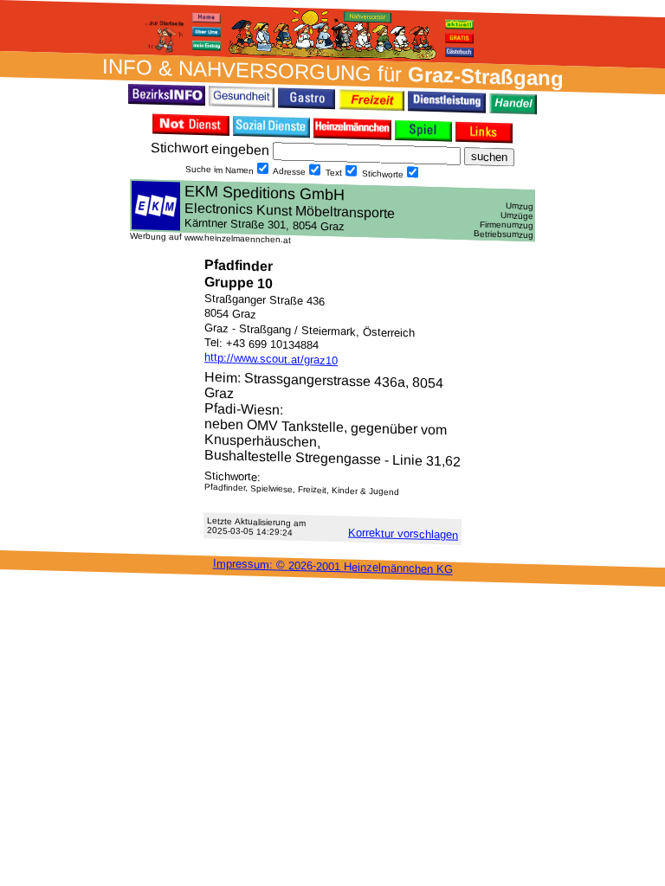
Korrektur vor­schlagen (403, 534)
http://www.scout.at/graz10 (271, 358)
